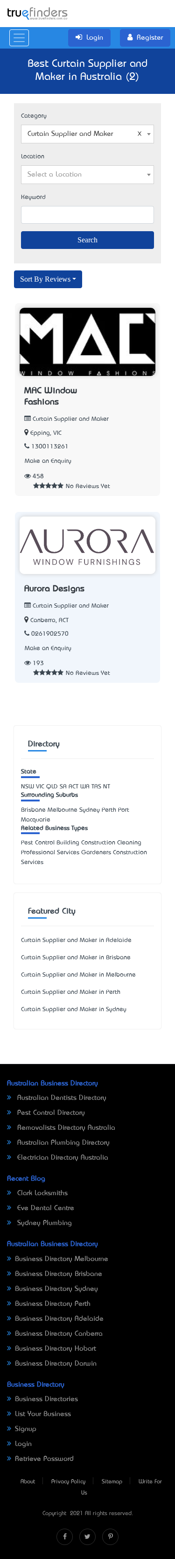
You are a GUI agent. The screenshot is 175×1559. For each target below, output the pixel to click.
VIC (40, 787)
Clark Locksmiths (41, 1193)
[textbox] (87, 174)
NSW (27, 787)
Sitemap (112, 1482)
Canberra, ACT (49, 620)
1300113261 (50, 447)
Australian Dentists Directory (60, 1098)
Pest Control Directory (50, 1113)
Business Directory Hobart (55, 1349)
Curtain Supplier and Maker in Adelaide (76, 940)
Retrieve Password (44, 1459)
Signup (25, 1429)
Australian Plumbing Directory (62, 1143)
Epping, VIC (46, 433)
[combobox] (87, 134)
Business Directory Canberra (59, 1334)
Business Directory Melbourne (61, 1259)
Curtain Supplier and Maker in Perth (70, 992)
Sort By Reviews (45, 279)
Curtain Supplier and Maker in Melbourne (78, 975)
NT (106, 787)
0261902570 (50, 634)
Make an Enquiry (48, 461)
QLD (52, 787)
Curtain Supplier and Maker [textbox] (70, 134)
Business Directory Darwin (56, 1364)
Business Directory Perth (53, 1304)
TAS (96, 787)
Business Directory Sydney (56, 1289)
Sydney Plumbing (43, 1223)
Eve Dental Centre (44, 1208)
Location (32, 157)
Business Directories (46, 1399)
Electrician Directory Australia (61, 1158)
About (28, 1482)
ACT (73, 787)
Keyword (33, 197)
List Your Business (43, 1414)
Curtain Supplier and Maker (70, 419)
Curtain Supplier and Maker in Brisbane (76, 958)
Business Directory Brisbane (58, 1274)
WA (85, 787)
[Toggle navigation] (19, 37)
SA (63, 787)
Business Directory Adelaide (59, 1319)
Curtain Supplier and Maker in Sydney (73, 1009)
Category (34, 116)
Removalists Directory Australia (65, 1128)
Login (23, 1444)
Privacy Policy (68, 1482)
